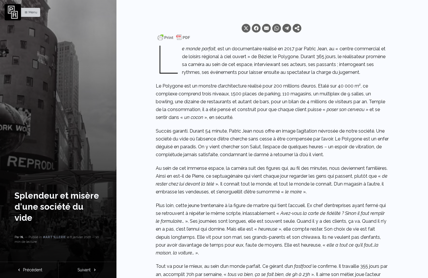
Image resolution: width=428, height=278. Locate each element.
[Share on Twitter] (246, 28)
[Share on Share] (297, 28)
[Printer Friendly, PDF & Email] (174, 37)
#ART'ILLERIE (54, 237)
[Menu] (13, 12)
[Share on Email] (266, 28)
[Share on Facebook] (256, 28)
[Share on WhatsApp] (276, 28)
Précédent (32, 270)
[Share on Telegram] (286, 28)
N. (22, 237)
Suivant (84, 270)
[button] (29, 12)
